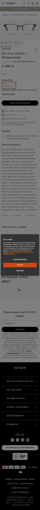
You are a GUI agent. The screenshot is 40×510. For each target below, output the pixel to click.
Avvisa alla (20, 270)
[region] (20, 255)
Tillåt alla (20, 265)
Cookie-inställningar (20, 259)
